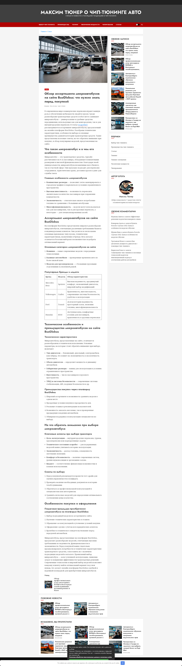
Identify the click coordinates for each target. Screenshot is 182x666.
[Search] (142, 25)
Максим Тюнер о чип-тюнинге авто (91, 12)
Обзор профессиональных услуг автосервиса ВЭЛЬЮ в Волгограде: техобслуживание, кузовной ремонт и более (63, 609)
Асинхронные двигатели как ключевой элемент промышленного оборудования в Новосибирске (133, 108)
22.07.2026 (54, 106)
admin (47, 106)
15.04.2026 (129, 129)
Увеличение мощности (90, 25)
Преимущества (63, 25)
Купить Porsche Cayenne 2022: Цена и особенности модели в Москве (124, 225)
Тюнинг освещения (118, 160)
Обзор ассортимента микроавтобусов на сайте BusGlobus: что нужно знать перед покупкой (133, 48)
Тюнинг (75, 25)
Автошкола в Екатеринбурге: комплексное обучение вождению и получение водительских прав (96, 608)
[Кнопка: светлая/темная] (138, 25)
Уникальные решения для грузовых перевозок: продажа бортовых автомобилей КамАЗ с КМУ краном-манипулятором (133, 94)
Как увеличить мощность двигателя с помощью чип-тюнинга (124, 243)
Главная (43, 31)
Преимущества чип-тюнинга (122, 147)
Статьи (118, 25)
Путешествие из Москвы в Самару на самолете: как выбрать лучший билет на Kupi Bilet (133, 122)
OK (123, 663)
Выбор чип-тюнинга (47, 25)
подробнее (83, 125)
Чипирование (107, 25)
